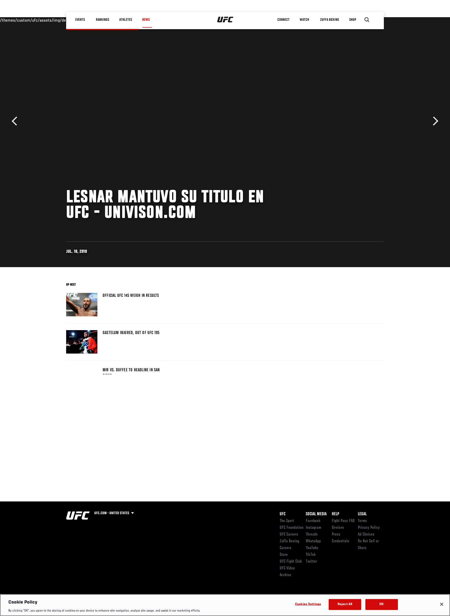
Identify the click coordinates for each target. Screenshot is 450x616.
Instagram (313, 527)
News (146, 20)
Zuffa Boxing (329, 20)
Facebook (313, 521)
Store (284, 554)
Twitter (311, 561)
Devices (338, 527)
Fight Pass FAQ (343, 521)
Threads (312, 534)
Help (335, 514)
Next (433, 121)
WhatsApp (313, 541)
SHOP (352, 20)
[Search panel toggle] (366, 20)
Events (80, 20)
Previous (16, 121)
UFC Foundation (291, 527)
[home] (225, 20)
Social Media (316, 514)
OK (381, 604)
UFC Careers (289, 534)
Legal (362, 514)
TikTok (311, 554)
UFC (282, 514)
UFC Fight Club (291, 561)
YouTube (312, 548)
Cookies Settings (308, 604)
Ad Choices (366, 534)
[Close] (441, 604)
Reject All (345, 604)
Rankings (102, 20)
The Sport (287, 521)
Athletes (125, 20)
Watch (304, 20)
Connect (283, 20)
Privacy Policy (369, 527)
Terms (362, 521)
